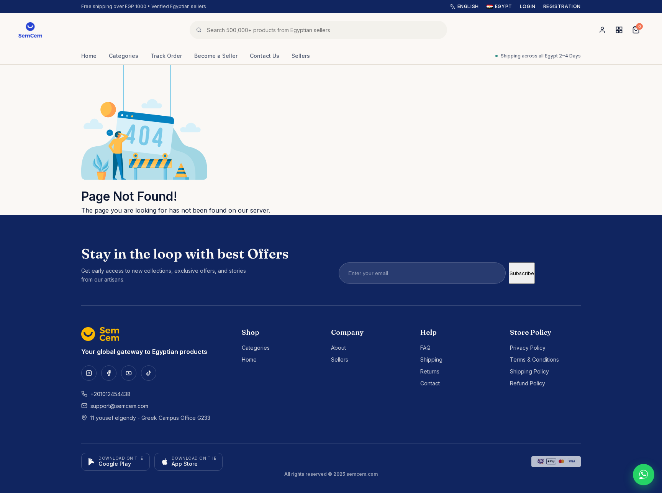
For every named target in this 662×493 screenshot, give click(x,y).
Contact (430, 383)
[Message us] (643, 474)
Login (528, 6)
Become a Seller (216, 55)
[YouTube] (128, 373)
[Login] (602, 30)
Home (89, 55)
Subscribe (522, 273)
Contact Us (264, 55)
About (338, 347)
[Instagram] (89, 373)
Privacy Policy (528, 347)
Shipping (431, 359)
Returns (429, 371)
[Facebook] (108, 373)
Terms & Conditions (534, 359)
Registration (562, 6)
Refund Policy (527, 383)
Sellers (301, 55)
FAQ (425, 347)
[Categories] (619, 30)
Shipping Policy (529, 371)
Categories (123, 55)
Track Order (166, 55)
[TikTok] (148, 373)
